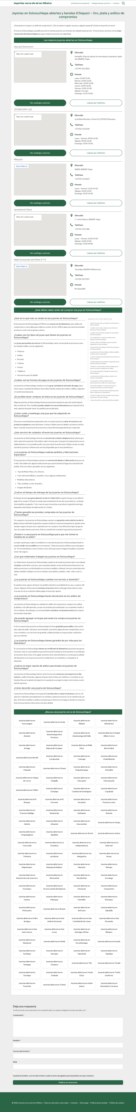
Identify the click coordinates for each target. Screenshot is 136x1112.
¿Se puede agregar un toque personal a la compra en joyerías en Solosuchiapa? (103, 386)
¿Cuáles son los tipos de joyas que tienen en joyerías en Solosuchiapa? (104, 329)
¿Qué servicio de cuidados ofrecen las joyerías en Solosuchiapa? (104, 348)
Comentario (18, 1015)
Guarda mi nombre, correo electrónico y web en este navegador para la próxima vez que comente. (53, 1076)
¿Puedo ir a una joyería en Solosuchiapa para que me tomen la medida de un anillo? (104, 367)
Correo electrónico (21, 1051)
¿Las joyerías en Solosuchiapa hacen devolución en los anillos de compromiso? (103, 382)
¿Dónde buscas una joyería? (80, 3)
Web (15, 1062)
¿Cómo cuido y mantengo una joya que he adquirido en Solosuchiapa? (103, 343)
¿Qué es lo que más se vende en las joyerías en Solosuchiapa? (104, 324)
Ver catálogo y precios (40, 103)
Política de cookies (116, 1103)
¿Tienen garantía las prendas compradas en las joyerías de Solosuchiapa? (104, 362)
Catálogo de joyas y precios (100, 3)
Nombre (17, 1040)
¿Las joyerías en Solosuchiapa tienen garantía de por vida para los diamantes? (104, 391)
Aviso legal (84, 1103)
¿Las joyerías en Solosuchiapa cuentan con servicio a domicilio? (103, 377)
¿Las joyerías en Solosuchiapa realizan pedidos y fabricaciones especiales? (104, 353)
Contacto (116, 3)
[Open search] (123, 3)
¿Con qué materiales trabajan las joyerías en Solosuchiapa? (104, 372)
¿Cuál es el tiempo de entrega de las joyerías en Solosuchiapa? (105, 358)
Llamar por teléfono (96, 103)
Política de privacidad (98, 1103)
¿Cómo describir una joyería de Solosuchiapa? (104, 400)
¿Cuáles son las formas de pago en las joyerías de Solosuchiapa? (104, 334)
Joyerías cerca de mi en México (33, 3)
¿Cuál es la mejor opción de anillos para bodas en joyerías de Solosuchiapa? (104, 396)
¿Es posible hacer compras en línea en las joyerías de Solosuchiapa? (102, 338)
